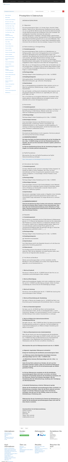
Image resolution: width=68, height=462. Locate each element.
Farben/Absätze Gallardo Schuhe (10, 450)
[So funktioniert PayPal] (42, 434)
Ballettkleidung (7, 92)
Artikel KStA (37, 452)
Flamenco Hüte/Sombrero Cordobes (9, 67)
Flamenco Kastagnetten (9, 72)
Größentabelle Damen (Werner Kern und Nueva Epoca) (11, 452)
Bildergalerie (22, 446)
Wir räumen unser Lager (9, 21)
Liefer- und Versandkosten (9, 438)
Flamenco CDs (7, 78)
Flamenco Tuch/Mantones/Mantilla (9, 70)
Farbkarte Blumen (8, 455)
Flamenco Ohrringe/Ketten (9, 84)
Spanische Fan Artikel (9, 39)
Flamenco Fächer (8, 63)
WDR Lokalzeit (37, 447)
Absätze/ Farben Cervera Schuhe (10, 449)
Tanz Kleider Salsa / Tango (9, 28)
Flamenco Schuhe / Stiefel (9, 37)
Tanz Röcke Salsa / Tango (9, 32)
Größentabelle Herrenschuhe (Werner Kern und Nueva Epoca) (11, 454)
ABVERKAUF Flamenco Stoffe (10, 23)
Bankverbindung (22, 450)
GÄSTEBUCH (22, 451)
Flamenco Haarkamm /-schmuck (9, 81)
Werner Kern (7, 459)
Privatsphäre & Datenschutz (9, 11)
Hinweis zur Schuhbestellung (9, 448)
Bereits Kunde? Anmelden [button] (24, 435)
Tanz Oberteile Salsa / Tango (10, 30)
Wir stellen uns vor (23, 447)
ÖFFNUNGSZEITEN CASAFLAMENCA (26, 449)
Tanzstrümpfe (7, 88)
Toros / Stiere (7, 41)
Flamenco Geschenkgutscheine (10, 90)
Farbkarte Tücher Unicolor (9, 456)
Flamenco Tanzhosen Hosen (10, 52)
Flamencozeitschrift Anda (39, 451)
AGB (5, 436)
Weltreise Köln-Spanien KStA (39, 446)
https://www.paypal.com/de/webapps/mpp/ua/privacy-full (36, 159)
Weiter (22, 428)
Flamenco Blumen (8, 86)
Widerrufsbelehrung (8, 433)
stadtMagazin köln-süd (38, 449)
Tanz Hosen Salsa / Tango (9, 25)
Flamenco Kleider (8, 48)
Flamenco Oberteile (8, 50)
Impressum (6, 435)
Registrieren (22, 433)
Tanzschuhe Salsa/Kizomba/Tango (9, 35)
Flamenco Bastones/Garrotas (10, 74)
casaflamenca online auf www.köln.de (41, 448)
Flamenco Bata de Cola (9, 46)
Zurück (26, 428)
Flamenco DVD (7, 76)
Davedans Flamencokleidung (10, 19)
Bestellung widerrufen (8, 434)
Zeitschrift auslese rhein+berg (40, 450)
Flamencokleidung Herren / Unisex (10, 59)
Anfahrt (21, 448)
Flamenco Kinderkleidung (9, 61)
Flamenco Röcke (8, 43)
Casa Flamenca (10, 461)
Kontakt (6, 439)
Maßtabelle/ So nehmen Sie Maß (10, 457)
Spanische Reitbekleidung (9, 56)
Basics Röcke (7, 17)
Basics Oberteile (8, 15)
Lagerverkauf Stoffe (8, 458)
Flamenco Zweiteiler (8, 54)
